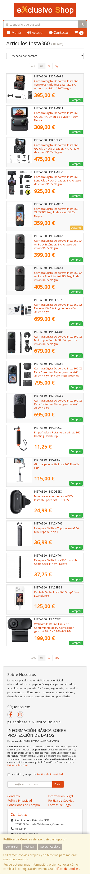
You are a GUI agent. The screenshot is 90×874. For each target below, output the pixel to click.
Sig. (57, 66)
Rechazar (29, 846)
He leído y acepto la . (37, 774)
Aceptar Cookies (50, 846)
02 (49, 66)
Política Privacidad (19, 800)
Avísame (76, 228)
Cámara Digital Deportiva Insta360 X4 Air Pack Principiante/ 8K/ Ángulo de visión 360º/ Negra (58, 276)
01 (41, 66)
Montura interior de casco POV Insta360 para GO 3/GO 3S (53, 498)
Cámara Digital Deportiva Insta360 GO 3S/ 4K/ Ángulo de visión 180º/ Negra (56, 116)
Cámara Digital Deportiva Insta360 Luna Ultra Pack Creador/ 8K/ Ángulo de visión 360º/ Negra (57, 180)
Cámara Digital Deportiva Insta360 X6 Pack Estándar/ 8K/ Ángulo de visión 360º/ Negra (58, 404)
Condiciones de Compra (23, 805)
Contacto (60, 32)
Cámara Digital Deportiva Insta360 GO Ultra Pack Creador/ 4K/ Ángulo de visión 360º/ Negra (56, 148)
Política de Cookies (66, 869)
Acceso (36, 32)
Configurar (12, 846)
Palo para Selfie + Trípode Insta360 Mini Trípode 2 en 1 (56, 530)
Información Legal (60, 796)
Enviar (58, 784)
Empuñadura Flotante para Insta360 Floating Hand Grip (57, 434)
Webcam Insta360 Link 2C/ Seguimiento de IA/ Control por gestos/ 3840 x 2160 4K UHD (54, 627)
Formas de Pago (59, 805)
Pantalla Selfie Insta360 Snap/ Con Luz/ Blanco (56, 593)
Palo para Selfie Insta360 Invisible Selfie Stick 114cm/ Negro (55, 562)
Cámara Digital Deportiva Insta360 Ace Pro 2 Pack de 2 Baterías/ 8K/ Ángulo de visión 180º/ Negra (56, 84)
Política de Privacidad (17, 765)
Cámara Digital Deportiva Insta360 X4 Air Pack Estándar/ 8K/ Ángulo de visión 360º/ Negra (58, 244)
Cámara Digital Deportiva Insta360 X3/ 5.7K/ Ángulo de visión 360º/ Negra (56, 212)
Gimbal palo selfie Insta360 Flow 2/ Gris (56, 466)
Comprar (76, 100)
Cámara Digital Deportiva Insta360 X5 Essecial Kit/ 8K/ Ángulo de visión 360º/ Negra (58, 308)
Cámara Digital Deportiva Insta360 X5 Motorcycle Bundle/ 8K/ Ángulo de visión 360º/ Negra (58, 340)
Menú (16, 32)
